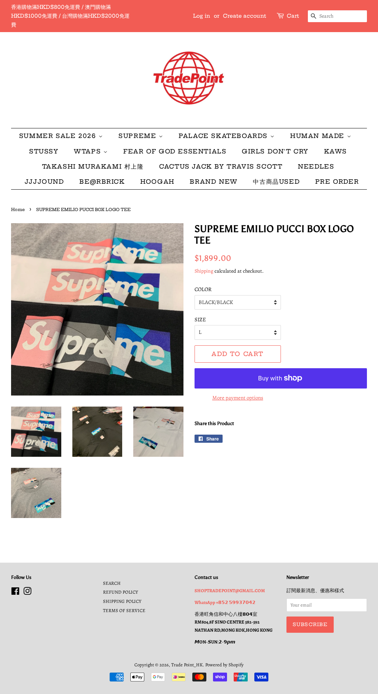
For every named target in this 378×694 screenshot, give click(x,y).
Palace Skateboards (224, 135)
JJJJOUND (44, 181)
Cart (293, 16)
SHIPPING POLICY (122, 601)
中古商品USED (276, 181)
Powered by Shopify (224, 665)
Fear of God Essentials (174, 151)
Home (18, 209)
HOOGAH (157, 181)
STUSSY (44, 151)
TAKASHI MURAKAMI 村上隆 (93, 166)
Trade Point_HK (187, 665)
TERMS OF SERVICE (124, 610)
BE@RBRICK (102, 181)
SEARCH (112, 583)
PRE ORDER (337, 181)
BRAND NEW (213, 181)
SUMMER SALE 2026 (59, 135)
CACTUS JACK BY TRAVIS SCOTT (220, 166)
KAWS (335, 151)
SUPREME (138, 135)
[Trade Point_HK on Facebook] (15, 593)
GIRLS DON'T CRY (275, 151)
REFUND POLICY (120, 592)
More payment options (237, 397)
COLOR (203, 289)
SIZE (200, 319)
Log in (201, 16)
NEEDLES (316, 166)
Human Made (318, 135)
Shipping (204, 271)
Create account (244, 16)
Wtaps (88, 151)
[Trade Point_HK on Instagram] (27, 593)
